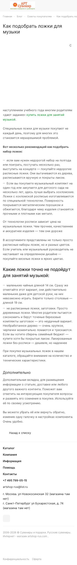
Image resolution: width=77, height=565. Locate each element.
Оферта (36, 559)
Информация (12, 461)
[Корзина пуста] (71, 5)
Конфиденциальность (16, 559)
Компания (10, 454)
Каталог (9, 448)
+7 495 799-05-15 (15, 480)
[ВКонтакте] (6, 518)
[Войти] (64, 5)
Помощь (9, 467)
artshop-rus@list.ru (15, 487)
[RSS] (72, 36)
